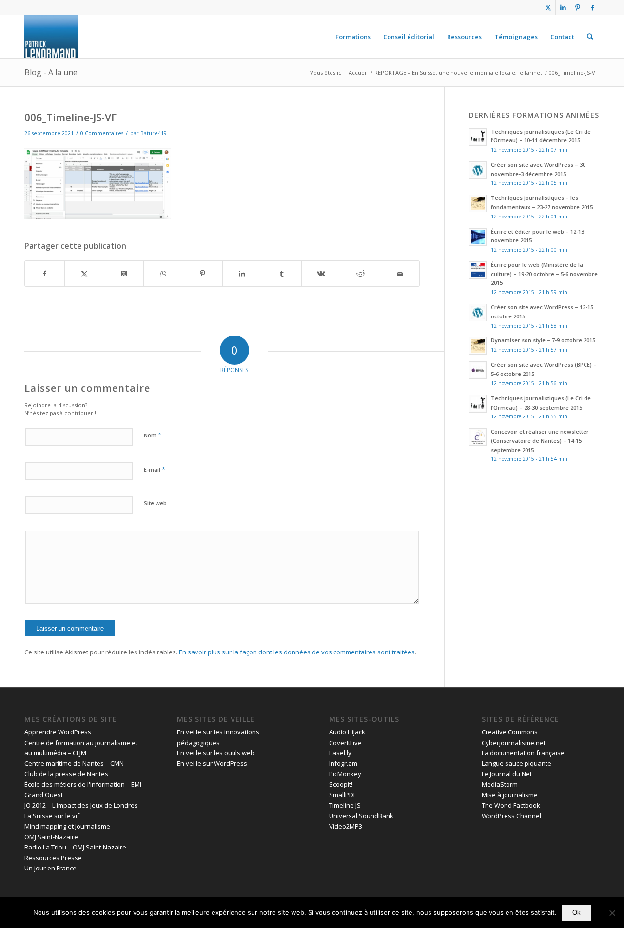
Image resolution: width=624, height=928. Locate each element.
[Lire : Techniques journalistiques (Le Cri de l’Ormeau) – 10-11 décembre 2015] (478, 137)
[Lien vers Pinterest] (577, 7)
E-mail (154, 469)
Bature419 (153, 133)
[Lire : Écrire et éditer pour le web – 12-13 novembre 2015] (478, 237)
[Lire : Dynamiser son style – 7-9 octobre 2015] (478, 346)
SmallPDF (342, 794)
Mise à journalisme (510, 794)
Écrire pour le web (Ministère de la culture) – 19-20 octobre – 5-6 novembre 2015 (544, 274)
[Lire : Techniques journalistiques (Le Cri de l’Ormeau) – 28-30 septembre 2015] (478, 404)
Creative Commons (510, 732)
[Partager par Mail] (399, 273)
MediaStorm (500, 784)
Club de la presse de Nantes (66, 774)
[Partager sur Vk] (321, 273)
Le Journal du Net (507, 774)
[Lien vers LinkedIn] (563, 7)
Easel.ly (340, 753)
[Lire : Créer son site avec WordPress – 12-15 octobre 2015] (478, 312)
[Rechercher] (590, 36)
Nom (152, 435)
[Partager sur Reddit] (360, 273)
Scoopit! (340, 784)
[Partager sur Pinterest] (202, 273)
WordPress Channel (511, 815)
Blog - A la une (51, 72)
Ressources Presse (53, 857)
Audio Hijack (347, 732)
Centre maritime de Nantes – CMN (74, 763)
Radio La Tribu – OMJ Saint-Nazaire (75, 847)
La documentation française (523, 753)
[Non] (612, 913)
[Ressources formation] (51, 36)
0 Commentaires (101, 133)
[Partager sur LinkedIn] (242, 273)
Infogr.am (343, 763)
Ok (576, 912)
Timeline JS (345, 805)
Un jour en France (50, 868)
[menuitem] (353, 36)
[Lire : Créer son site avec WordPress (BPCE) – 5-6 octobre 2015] (478, 370)
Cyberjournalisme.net (514, 742)
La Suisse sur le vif (51, 815)
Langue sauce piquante (516, 763)
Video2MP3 (345, 826)
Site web (155, 503)
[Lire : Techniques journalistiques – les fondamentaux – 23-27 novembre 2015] (478, 203)
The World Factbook (511, 805)
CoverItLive (345, 742)
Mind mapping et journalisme (67, 826)
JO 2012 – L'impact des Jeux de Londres (81, 805)
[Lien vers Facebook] (592, 7)
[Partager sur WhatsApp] (163, 273)
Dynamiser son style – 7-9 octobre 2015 (543, 340)
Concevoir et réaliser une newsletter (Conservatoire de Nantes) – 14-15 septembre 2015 (540, 441)
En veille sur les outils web (215, 753)
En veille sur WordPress (212, 763)
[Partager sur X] (84, 273)
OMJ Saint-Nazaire (51, 836)
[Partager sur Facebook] (44, 273)
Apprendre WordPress (57, 732)
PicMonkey (345, 774)
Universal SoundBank (361, 815)
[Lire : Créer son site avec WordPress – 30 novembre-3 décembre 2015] (478, 170)
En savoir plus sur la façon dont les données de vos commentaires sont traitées (297, 652)
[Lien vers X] (548, 7)
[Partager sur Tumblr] (281, 273)
